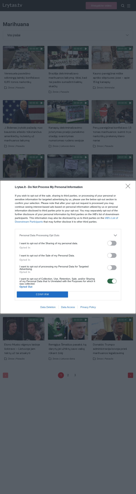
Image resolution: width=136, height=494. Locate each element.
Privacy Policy (88, 307)
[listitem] (68, 235)
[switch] (112, 243)
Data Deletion (48, 307)
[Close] (129, 187)
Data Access (68, 307)
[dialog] (68, 247)
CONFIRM (42, 294)
